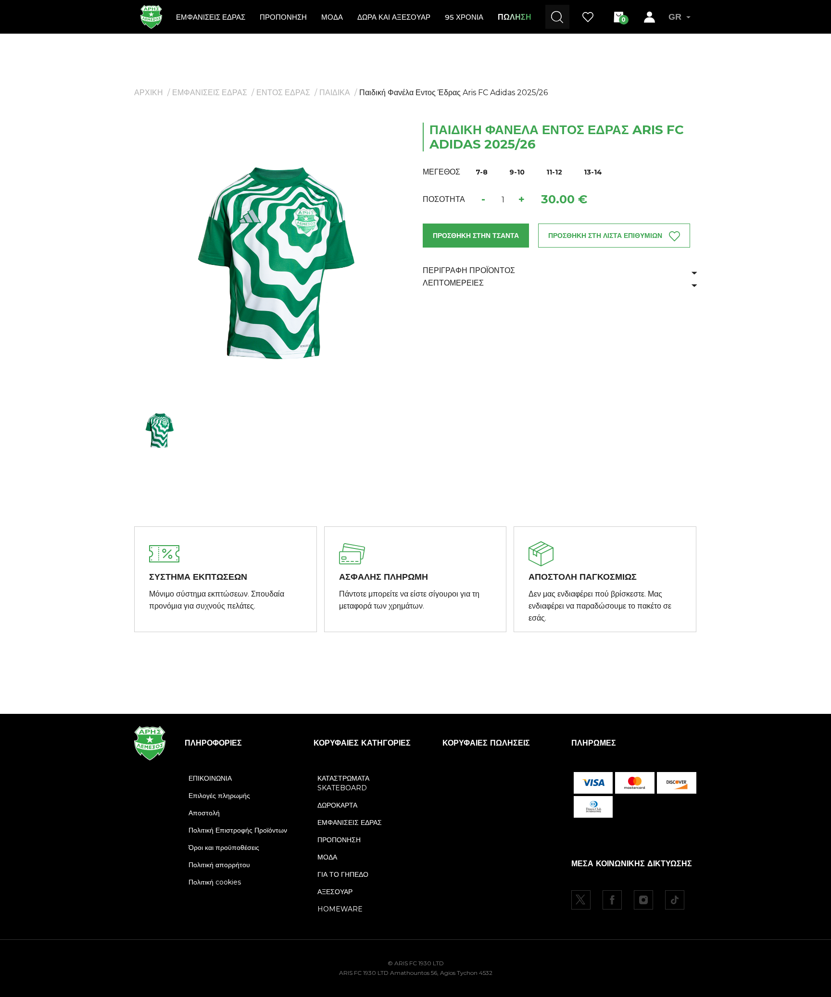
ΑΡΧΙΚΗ (148, 92)
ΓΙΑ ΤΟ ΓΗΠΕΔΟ (342, 874)
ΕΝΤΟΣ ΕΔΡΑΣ (283, 92)
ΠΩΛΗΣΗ (514, 17)
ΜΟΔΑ (332, 17)
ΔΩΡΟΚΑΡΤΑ (337, 805)
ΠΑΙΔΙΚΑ (334, 92)
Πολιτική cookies (215, 882)
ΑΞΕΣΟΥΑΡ (335, 891)
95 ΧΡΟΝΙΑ (464, 17)
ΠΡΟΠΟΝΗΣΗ (283, 17)
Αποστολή (204, 813)
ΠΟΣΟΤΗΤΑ (444, 199)
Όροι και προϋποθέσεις (224, 847)
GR (674, 17)
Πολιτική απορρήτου (219, 864)
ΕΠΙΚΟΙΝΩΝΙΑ (210, 778)
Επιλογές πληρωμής (219, 795)
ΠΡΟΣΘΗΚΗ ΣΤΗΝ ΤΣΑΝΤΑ (476, 235)
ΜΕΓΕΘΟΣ (441, 171)
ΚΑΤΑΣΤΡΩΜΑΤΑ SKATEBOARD (343, 783)
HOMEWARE (340, 909)
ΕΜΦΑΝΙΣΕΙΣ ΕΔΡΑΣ (210, 17)
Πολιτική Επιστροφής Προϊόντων (238, 830)
